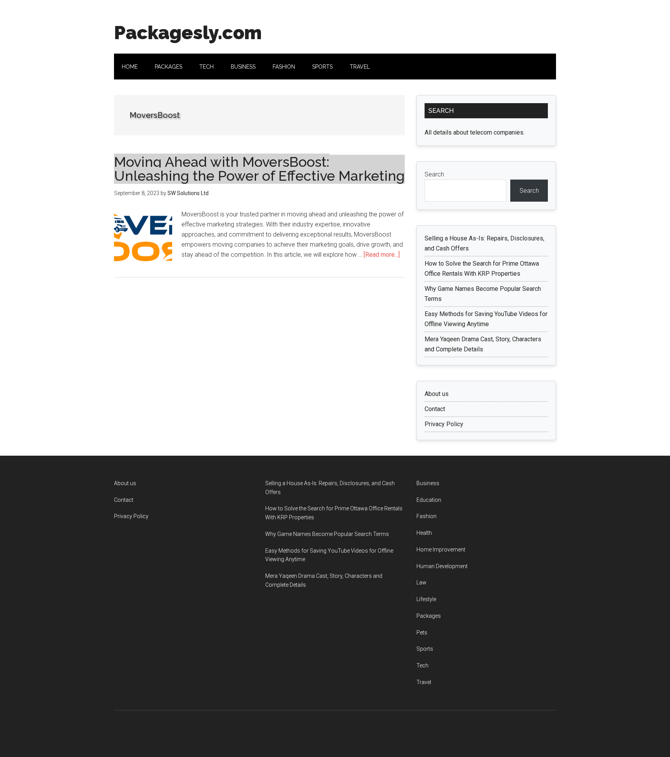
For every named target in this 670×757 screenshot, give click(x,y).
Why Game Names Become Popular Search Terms (327, 534)
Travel (423, 682)
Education (428, 500)
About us (437, 394)
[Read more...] (382, 254)
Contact (435, 409)
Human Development (442, 566)
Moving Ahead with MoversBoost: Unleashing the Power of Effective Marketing (259, 169)
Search (434, 174)
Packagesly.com (188, 32)
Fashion (426, 516)
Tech (422, 665)
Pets (421, 632)
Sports (424, 649)
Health (424, 533)
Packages (428, 616)
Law (421, 582)
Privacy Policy (444, 424)
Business (427, 483)
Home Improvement (440, 549)
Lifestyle (426, 599)
